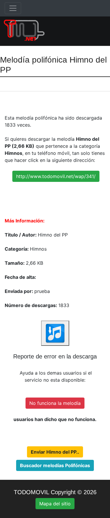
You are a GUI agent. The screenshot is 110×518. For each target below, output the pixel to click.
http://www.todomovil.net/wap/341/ (56, 176)
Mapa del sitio (55, 504)
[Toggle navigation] (13, 8)
